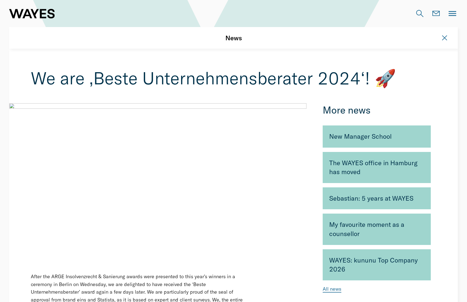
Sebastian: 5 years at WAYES (371, 198)
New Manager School (360, 136)
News (233, 38)
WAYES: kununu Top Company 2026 (373, 264)
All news (332, 289)
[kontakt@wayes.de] (436, 13)
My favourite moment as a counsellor (366, 229)
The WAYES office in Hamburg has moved (373, 167)
